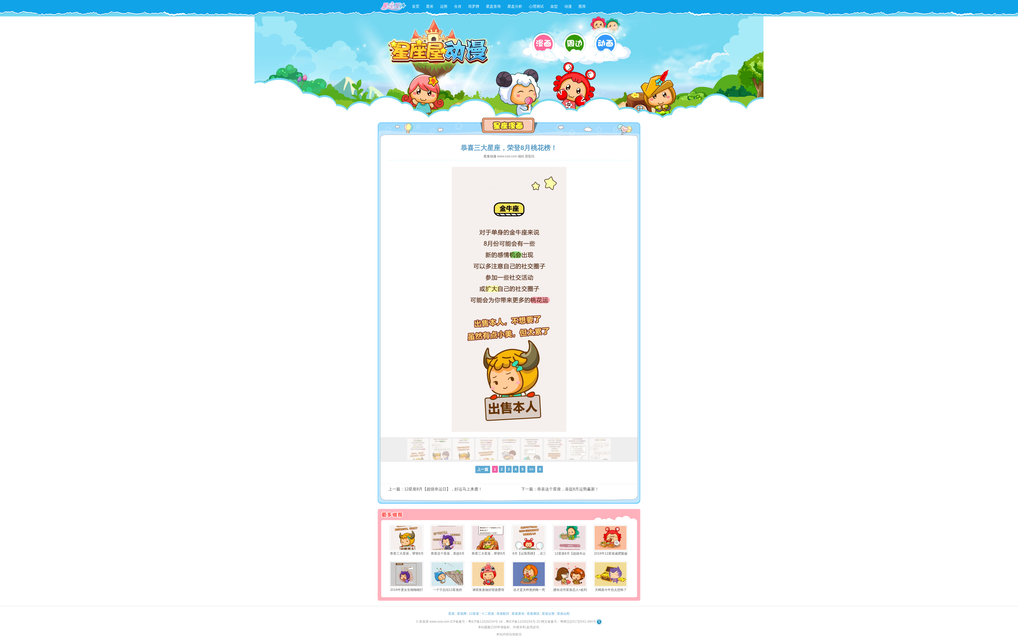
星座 (429, 6)
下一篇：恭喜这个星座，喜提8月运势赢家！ (560, 489)
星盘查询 (493, 6)
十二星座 (487, 614)
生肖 (458, 6)
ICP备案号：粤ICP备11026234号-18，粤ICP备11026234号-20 (495, 621)
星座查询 (518, 614)
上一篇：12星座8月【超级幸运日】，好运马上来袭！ (435, 489)
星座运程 (563, 614)
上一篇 (482, 469)
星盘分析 (514, 6)
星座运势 (548, 614)
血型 (554, 6)
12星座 (474, 614)
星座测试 (533, 614)
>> (531, 469)
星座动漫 (490, 156)
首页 (415, 6)
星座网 (462, 614)
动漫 (568, 6)
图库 (582, 6)
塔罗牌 (473, 6)
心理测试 (536, 6)
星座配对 (503, 614)
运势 (443, 6)
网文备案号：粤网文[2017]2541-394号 (568, 621)
